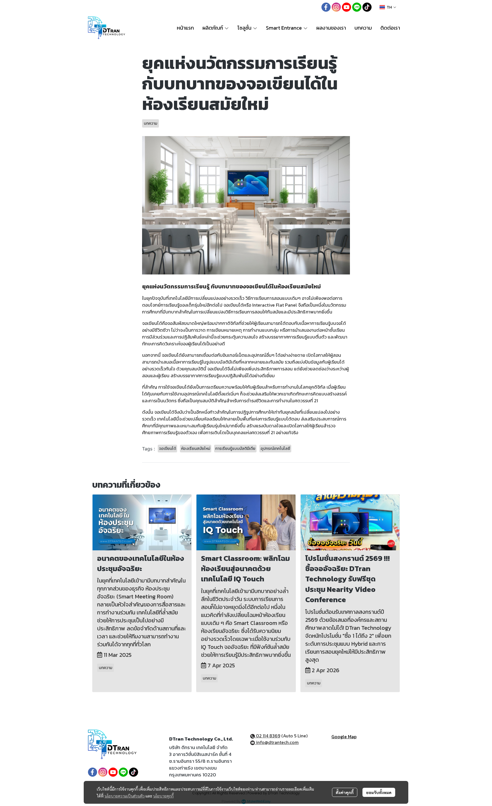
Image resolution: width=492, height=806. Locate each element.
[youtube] (346, 7)
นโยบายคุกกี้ (163, 795)
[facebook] (326, 7)
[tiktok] (367, 7)
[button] (388, 7)
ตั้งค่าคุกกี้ (345, 792)
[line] (356, 7)
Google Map (343, 736)
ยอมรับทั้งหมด (378, 792)
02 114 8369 (267, 735)
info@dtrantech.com (277, 742)
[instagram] (336, 7)
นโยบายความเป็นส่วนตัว (124, 795)
